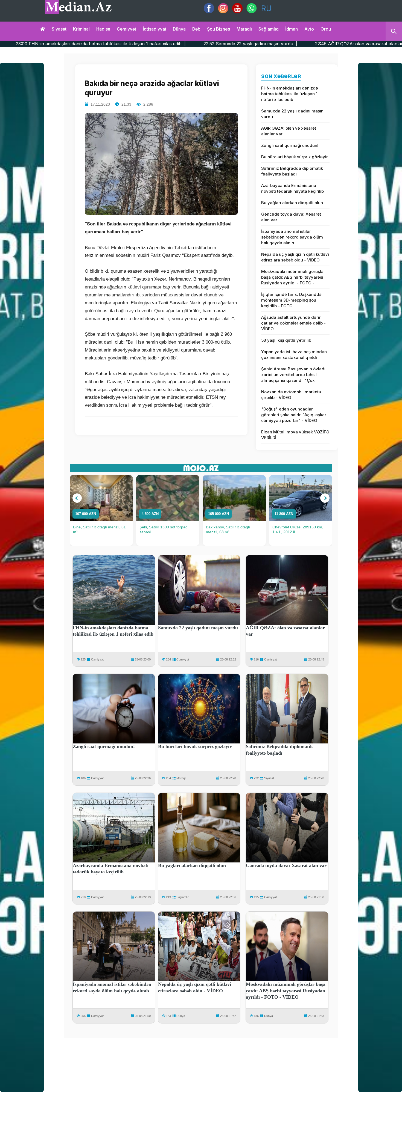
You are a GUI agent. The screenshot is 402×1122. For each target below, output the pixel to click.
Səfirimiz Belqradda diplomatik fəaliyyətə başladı (292, 171)
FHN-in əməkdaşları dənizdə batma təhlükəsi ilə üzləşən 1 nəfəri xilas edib (289, 93)
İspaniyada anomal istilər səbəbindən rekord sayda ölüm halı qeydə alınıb (292, 237)
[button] (77, 498)
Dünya (179, 29)
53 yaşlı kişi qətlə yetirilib (286, 340)
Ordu (326, 29)
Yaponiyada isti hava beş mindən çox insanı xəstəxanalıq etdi (294, 354)
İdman (291, 29)
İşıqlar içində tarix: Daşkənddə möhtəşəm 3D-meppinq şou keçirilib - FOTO (291, 300)
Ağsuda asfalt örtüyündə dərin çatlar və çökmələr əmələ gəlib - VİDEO (293, 323)
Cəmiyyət (126, 29)
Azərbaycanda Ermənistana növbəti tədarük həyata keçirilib (292, 188)
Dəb (196, 29)
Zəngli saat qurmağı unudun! (289, 145)
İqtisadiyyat (154, 29)
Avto (309, 29)
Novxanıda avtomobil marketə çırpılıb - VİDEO (291, 394)
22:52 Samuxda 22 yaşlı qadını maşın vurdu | (171, 43)
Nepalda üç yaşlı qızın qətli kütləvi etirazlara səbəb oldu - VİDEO (295, 257)
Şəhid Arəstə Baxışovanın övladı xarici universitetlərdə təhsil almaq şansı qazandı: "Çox (293, 374)
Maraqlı (244, 29)
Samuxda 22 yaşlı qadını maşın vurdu (292, 113)
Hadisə (103, 29)
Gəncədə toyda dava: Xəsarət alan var (291, 217)
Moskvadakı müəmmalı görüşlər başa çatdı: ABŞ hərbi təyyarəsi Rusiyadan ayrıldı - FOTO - (293, 277)
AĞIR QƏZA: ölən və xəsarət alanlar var (288, 131)
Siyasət (59, 29)
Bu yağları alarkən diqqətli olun (292, 202)
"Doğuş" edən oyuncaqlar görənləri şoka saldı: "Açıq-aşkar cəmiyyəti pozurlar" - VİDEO (293, 414)
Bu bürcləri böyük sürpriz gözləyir (294, 156)
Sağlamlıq (268, 29)
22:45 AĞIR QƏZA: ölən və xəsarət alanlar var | (286, 43)
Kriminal (81, 29)
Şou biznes (218, 29)
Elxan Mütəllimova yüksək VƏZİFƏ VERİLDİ (295, 434)
